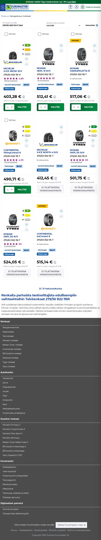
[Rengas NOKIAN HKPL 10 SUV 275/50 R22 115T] (48, 52)
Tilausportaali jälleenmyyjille (16, 513)
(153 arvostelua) (10, 162)
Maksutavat (8, 489)
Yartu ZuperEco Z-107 (12, 455)
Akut (5, 404)
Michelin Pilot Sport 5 (12, 433)
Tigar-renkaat (9, 362)
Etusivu (14, 530)
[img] (26, 59)
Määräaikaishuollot (11, 409)
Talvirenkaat (8, 336)
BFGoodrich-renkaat (12, 353)
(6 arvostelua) (43, 80)
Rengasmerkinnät (11, 327)
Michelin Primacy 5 (11, 425)
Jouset (6, 391)
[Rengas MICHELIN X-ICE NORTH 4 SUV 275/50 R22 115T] (48, 134)
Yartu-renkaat (9, 366)
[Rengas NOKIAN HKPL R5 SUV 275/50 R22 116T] (13, 218)
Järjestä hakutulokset (55, 23)
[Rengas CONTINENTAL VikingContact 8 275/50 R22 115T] (13, 134)
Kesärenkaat (8, 332)
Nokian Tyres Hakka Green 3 (15, 442)
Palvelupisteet (40, 530)
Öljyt (5, 396)
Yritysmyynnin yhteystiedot (15, 476)
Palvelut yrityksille (57, 530)
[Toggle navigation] (3, 7)
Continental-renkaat (12, 349)
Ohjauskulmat (9, 387)
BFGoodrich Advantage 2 (14, 446)
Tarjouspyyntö (9, 480)
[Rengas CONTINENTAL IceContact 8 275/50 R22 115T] (48, 218)
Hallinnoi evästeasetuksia (78, 530)
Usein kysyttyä (9, 471)
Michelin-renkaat (10, 340)
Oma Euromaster (11, 509)
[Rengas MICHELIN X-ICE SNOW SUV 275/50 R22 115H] (13, 52)
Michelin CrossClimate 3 (14, 429)
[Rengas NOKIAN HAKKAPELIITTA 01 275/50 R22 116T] (81, 53)
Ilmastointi (8, 400)
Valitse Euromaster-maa (70, 525)
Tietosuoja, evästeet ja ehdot (16, 493)
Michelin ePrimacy (11, 438)
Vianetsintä (8, 378)
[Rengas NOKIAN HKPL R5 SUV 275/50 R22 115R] (79, 134)
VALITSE (22, 107)
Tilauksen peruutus (11, 497)
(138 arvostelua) (10, 81)
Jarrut (5, 383)
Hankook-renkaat (10, 358)
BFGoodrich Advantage (13, 451)
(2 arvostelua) (76, 162)
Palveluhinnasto (10, 484)
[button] (92, 25)
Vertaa (12, 34)
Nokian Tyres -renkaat (13, 345)
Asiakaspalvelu (9, 467)
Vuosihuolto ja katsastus (14, 413)
